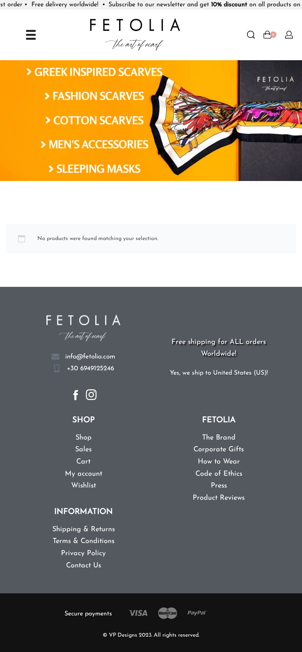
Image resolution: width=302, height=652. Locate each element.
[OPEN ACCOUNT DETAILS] (289, 34)
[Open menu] (31, 35)
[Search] (251, 34)
